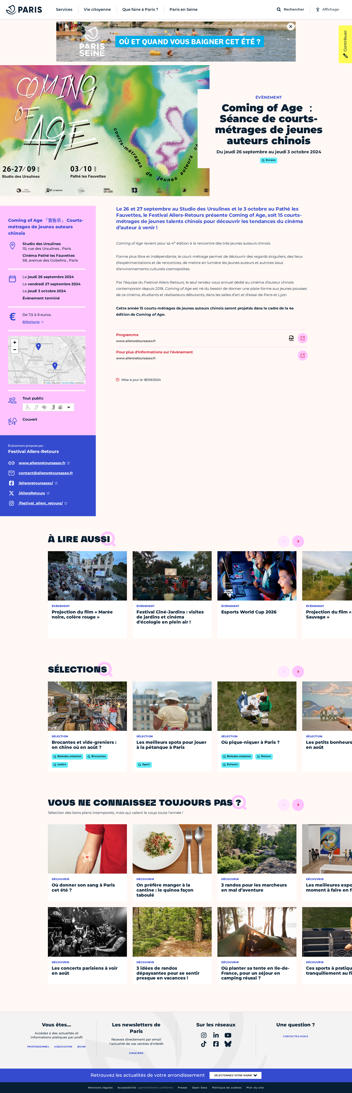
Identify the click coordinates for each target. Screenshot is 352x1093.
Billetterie (31, 322)
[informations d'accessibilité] (48, 407)
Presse (182, 1087)
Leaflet (48, 382)
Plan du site (255, 1087)
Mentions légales (100, 1087)
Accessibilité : (145, 1087)
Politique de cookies (227, 1087)
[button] (54, 366)
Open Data (199, 1087)
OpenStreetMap (68, 382)
